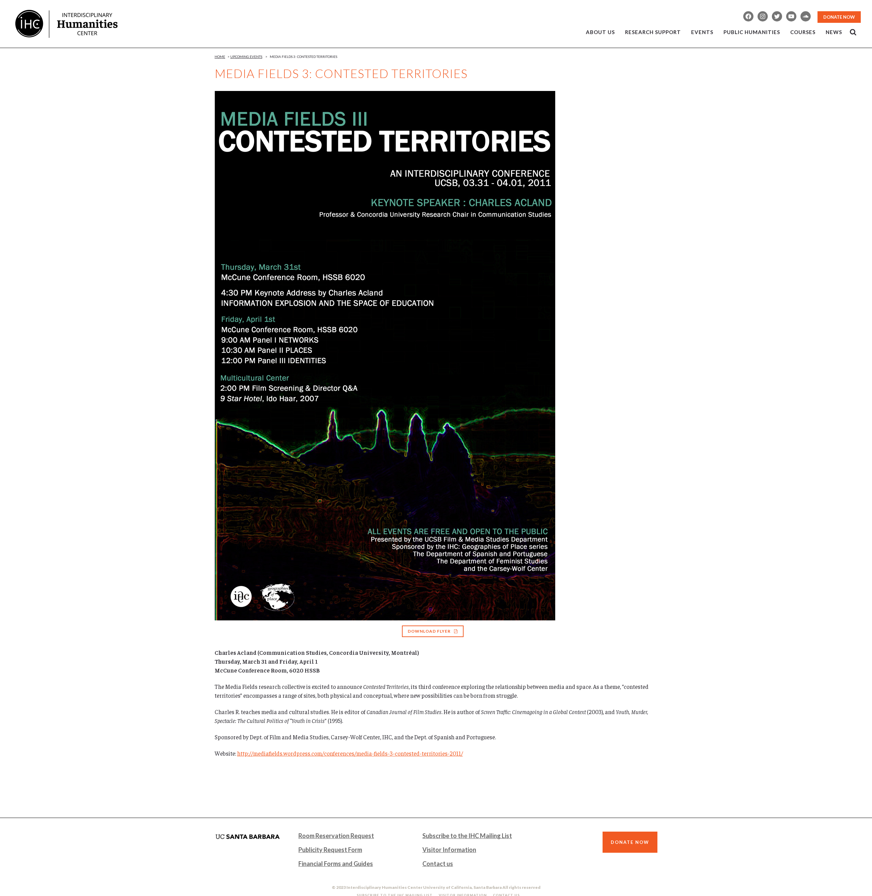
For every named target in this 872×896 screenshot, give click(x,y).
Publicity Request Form (330, 849)
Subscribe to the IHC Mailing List (467, 835)
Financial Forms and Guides (335, 863)
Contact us (437, 863)
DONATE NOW (839, 17)
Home (220, 57)
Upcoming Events (246, 57)
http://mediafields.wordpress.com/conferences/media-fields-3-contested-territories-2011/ (350, 753)
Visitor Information (449, 849)
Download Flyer (429, 631)
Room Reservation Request (336, 835)
